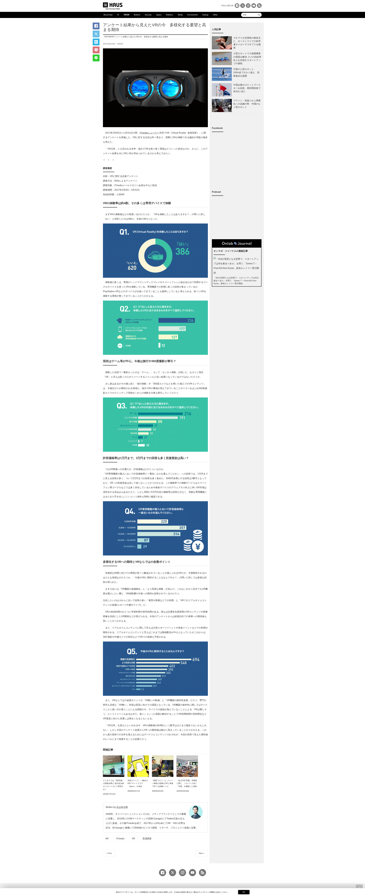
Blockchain (108, 15)
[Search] (259, 15)
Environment (192, 15)
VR (133, 838)
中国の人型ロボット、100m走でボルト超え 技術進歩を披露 (246, 72)
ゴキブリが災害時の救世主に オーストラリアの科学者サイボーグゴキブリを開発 (247, 43)
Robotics (169, 15)
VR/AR (126, 15)
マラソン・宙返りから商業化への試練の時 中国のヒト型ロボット (247, 103)
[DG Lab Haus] (112, 6)
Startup (205, 15)
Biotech (137, 15)
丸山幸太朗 (122, 807)
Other (215, 15)
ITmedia (120, 838)
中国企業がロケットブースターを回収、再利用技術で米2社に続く (247, 88)
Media (180, 15)
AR (107, 838)
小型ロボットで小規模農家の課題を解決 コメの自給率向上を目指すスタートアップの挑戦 (247, 58)
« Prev (109, 853)
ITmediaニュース (148, 133)
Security (148, 15)
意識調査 (147, 838)
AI (118, 15)
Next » (201, 853)
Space (158, 15)
